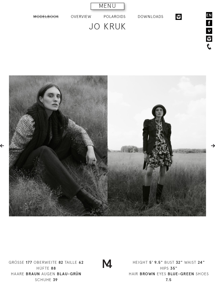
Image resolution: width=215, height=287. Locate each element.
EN (209, 15)
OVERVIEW (81, 16)
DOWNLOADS (150, 16)
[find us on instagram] (209, 39)
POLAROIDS (115, 16)
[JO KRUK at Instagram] (179, 17)
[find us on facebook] (209, 23)
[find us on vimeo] (209, 31)
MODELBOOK (46, 16)
